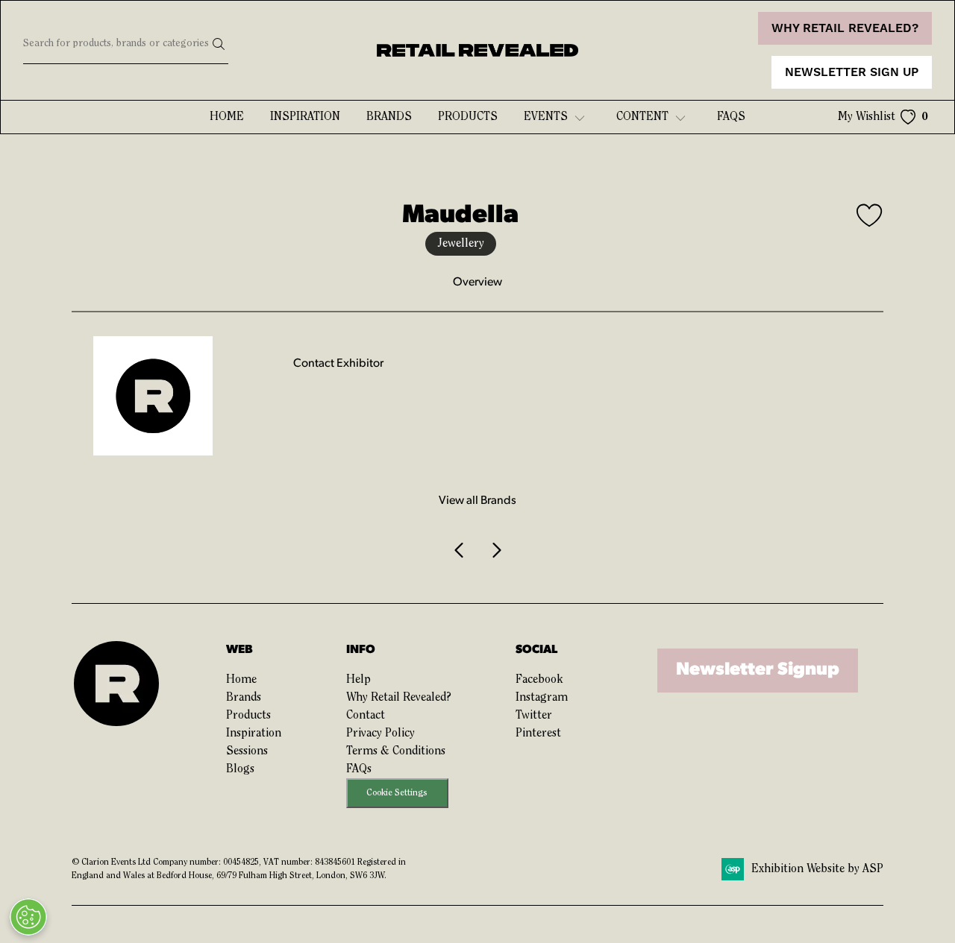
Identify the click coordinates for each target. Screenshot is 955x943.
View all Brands (477, 501)
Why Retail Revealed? (398, 698)
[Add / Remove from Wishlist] (870, 217)
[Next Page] (495, 551)
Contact (365, 716)
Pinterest (538, 733)
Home (227, 117)
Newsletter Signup (757, 670)
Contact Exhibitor (338, 364)
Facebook (539, 680)
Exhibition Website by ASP (817, 869)
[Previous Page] (460, 551)
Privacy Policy (380, 733)
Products (468, 117)
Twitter (534, 716)
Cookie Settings (397, 793)
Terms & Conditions (395, 751)
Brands (389, 117)
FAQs (359, 769)
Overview (477, 282)
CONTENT (642, 117)
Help (358, 680)
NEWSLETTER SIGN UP (851, 72)
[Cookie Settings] (28, 917)
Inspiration (305, 117)
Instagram (542, 698)
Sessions (247, 751)
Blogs (240, 769)
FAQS (731, 117)
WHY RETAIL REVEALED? (844, 28)
